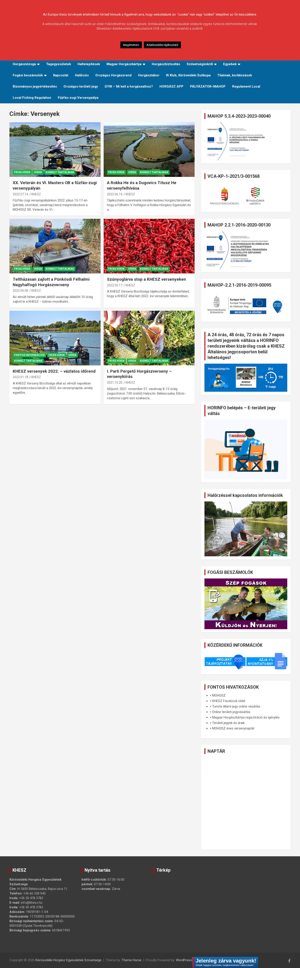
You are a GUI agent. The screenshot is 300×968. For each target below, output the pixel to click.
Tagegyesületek (58, 64)
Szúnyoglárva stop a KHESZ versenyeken (146, 279)
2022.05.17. (115, 285)
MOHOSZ (219, 695)
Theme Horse (131, 960)
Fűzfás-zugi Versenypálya (78, 98)
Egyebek (230, 64)
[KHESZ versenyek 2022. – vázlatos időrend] (55, 338)
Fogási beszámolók (28, 75)
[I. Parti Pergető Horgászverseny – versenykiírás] (149, 338)
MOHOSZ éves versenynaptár (233, 728)
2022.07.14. (21, 194)
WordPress (184, 960)
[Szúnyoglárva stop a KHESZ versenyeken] (149, 246)
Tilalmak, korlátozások (234, 75)
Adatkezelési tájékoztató (162, 45)
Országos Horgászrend (113, 75)
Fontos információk (29, 355)
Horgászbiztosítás (166, 64)
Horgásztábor (148, 75)
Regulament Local (246, 86)
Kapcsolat (60, 75)
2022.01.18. (21, 377)
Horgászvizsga (24, 64)
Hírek (38, 172)
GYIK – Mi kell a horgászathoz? (129, 86)
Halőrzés (82, 75)
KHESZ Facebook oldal (228, 701)
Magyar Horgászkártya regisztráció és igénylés (246, 717)
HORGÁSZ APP (171, 86)
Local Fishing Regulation (32, 98)
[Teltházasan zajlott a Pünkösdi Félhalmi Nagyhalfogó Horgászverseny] (55, 246)
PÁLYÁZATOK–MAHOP (208, 86)
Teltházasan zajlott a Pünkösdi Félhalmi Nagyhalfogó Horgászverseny (51, 282)
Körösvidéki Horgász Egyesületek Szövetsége (68, 960)
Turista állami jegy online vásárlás (236, 706)
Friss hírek (22, 172)
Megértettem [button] (131, 45)
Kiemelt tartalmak (60, 172)
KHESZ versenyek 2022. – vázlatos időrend (54, 371)
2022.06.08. (21, 290)
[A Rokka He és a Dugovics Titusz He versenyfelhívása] (149, 149)
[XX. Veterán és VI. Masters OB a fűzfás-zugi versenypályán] (55, 149)
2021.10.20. (115, 382)
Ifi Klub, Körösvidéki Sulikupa (188, 75)
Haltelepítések (89, 64)
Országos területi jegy (80, 86)
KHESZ (36, 194)
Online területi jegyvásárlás (231, 712)
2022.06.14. (115, 194)
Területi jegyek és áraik (228, 723)
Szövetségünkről (200, 64)
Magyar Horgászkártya (124, 64)
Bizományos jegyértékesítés (35, 86)
